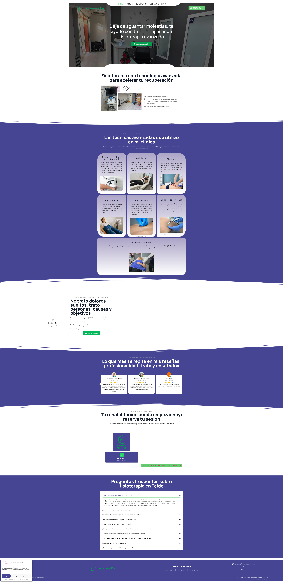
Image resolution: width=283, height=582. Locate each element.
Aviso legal (26, 579)
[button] (182, 384)
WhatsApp (121, 458)
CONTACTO (154, 4)
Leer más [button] (114, 391)
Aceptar (6, 576)
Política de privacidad (18, 579)
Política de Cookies (9, 579)
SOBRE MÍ (129, 4)
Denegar (15, 576)
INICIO (120, 4)
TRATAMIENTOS (141, 4)
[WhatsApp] (122, 455)
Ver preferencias (25, 576)
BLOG (163, 4)
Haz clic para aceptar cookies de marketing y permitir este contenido (161, 465)
